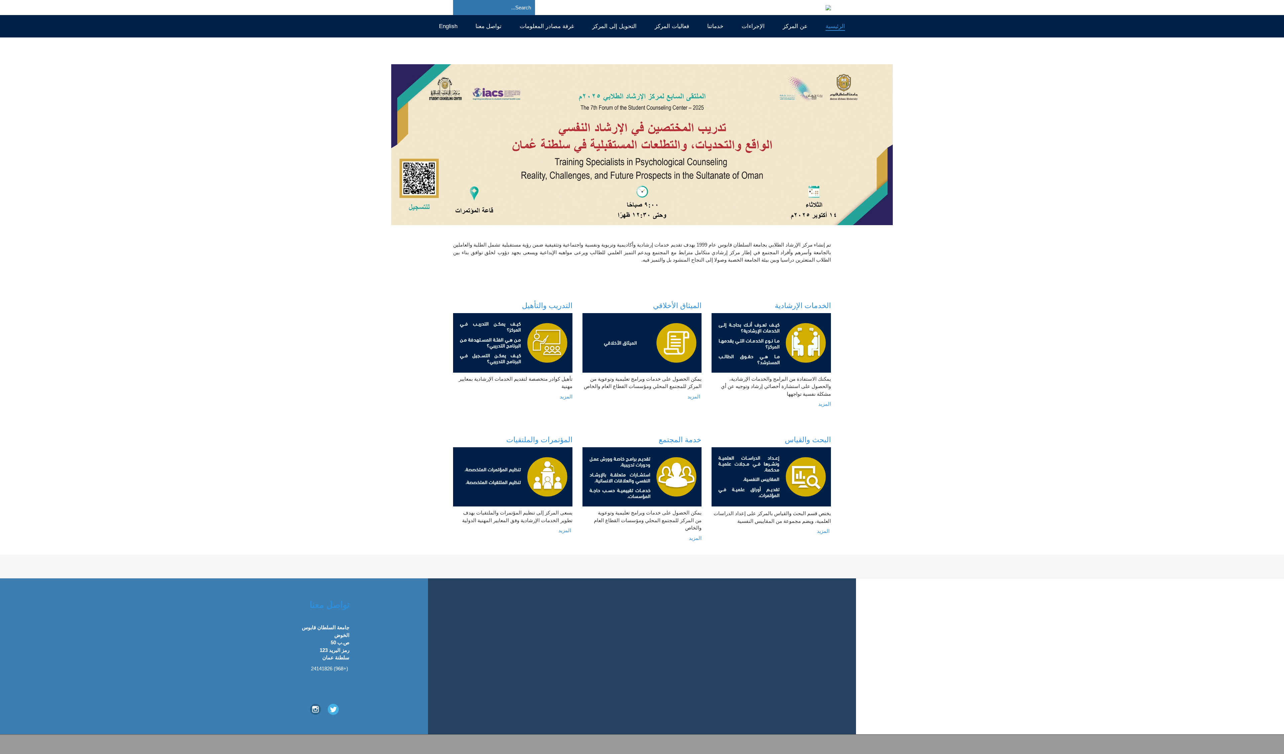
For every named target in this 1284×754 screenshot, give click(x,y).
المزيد (566, 396)
